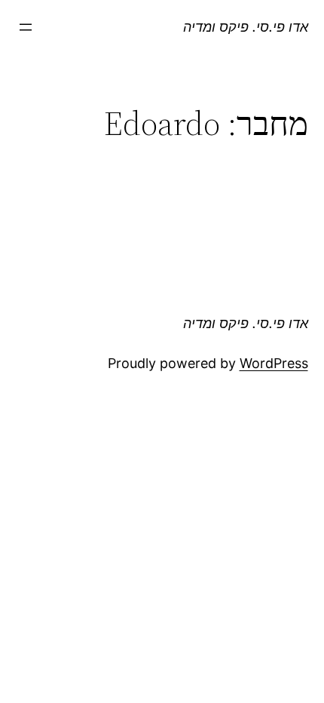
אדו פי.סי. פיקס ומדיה (245, 27)
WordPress (274, 363)
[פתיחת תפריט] (26, 27)
